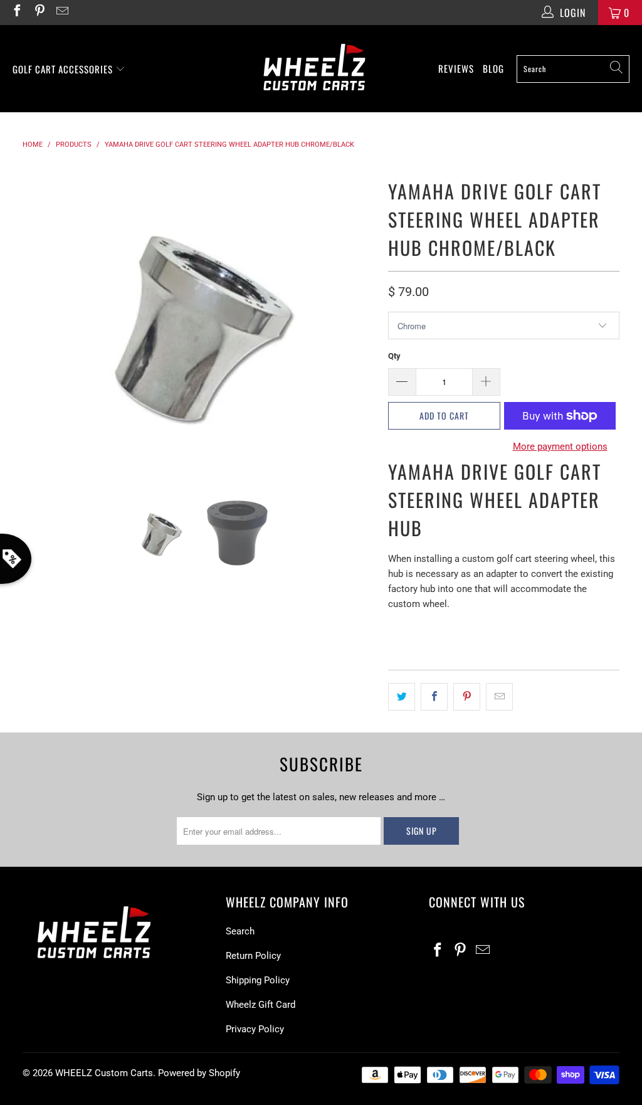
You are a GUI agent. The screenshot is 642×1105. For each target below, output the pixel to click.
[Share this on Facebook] (434, 697)
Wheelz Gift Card (260, 1004)
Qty (394, 356)
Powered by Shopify (199, 1073)
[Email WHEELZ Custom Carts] (61, 12)
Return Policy (253, 955)
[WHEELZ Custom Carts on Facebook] (16, 12)
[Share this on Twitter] (401, 697)
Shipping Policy (258, 980)
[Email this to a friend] (499, 697)
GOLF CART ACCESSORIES (64, 69)
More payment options (560, 446)
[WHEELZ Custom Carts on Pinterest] (39, 12)
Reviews (456, 68)
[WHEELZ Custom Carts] (314, 68)
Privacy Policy (255, 1029)
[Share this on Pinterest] (466, 697)
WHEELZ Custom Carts (104, 1073)
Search (240, 931)
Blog (493, 68)
